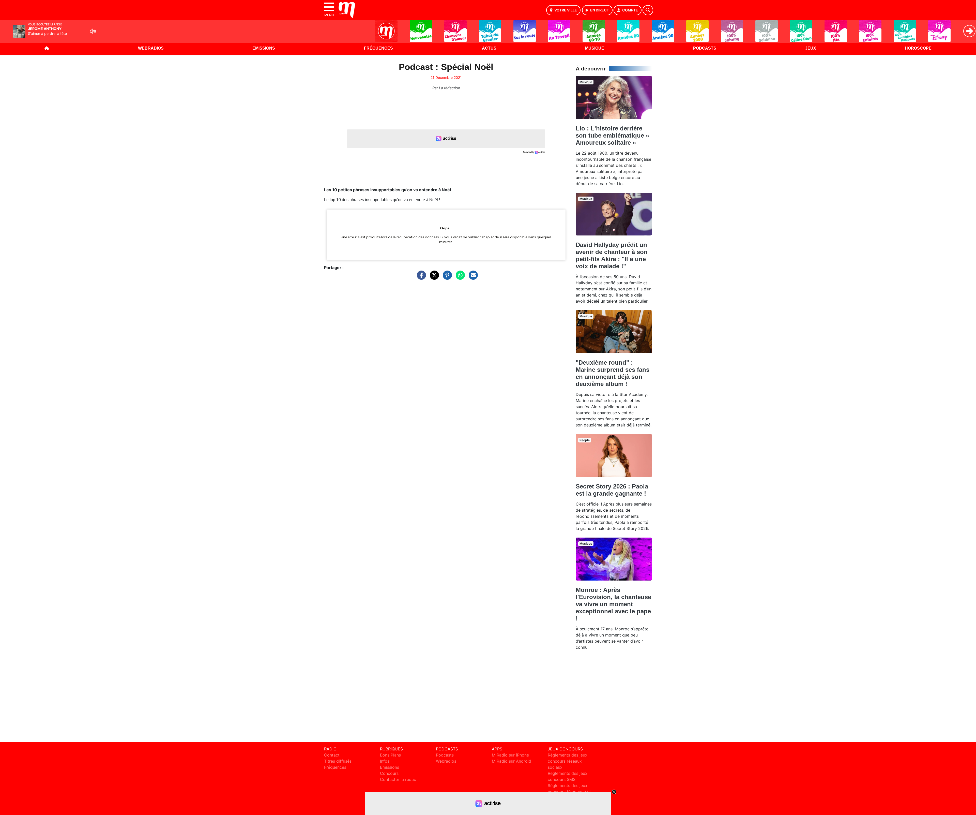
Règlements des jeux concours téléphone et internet (569, 791)
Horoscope (918, 48)
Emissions (263, 48)
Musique (594, 48)
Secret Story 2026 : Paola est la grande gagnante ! (612, 490)
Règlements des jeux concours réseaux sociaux (567, 761)
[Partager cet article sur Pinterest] (446, 277)
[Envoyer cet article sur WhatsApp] (459, 277)
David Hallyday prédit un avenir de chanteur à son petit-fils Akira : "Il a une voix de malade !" (612, 255)
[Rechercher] (648, 10)
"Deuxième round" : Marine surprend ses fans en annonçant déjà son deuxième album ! (612, 373)
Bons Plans (390, 755)
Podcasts (704, 48)
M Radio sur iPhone (510, 755)
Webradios (151, 48)
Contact (332, 755)
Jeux (810, 48)
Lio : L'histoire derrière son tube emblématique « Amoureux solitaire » (612, 135)
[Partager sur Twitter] (433, 277)
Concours (389, 773)
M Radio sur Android (511, 761)
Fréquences (378, 48)
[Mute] (93, 31)
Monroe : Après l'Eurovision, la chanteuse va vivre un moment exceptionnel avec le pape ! (613, 604)
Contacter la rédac (398, 779)
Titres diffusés (338, 761)
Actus (489, 48)
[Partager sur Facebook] (420, 277)
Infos (384, 761)
